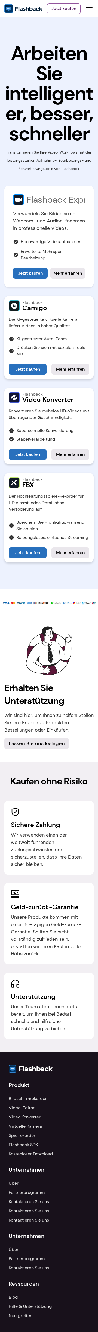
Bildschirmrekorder (28, 1098)
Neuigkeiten (20, 1315)
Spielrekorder (22, 1135)
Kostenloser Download (31, 1154)
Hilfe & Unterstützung (30, 1306)
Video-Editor (22, 1108)
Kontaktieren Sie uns (29, 1201)
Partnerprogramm (27, 1192)
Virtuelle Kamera (25, 1126)
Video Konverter (25, 1117)
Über (14, 1183)
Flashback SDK (23, 1144)
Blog (13, 1297)
